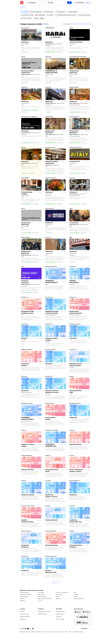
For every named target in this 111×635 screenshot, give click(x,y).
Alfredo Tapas (24, 376)
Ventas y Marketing (36, 11)
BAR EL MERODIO (25, 177)
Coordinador (41, 592)
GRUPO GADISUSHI (49, 27)
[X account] (30, 628)
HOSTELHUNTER (48, 116)
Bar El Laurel (48, 237)
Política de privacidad (50, 631)
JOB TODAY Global (42, 614)
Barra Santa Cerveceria (50, 147)
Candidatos (23, 619)
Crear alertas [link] (46, 23)
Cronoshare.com (49, 297)
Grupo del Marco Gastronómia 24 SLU (77, 56)
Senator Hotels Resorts (74, 480)
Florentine (71, 455)
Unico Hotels (48, 480)
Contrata (22, 611)
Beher (22, 266)
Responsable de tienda (25, 594)
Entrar (88, 2)
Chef (75, 592)
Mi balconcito (72, 177)
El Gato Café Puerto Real (50, 177)
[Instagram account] (23, 628)
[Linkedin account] (32, 628)
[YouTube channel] (28, 628)
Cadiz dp (23, 56)
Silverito (23, 208)
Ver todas (40, 600)
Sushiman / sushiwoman (62, 592)
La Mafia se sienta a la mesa (75, 147)
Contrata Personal (79, 2)
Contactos (58, 616)
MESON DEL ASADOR (74, 87)
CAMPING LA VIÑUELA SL (26, 349)
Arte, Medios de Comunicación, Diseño (66, 15)
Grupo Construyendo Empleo (51, 430)
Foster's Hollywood (49, 208)
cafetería (71, 27)
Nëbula (71, 208)
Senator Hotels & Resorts (26, 455)
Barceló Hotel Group (49, 403)
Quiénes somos (60, 614)
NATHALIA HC (24, 87)
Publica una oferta (24, 614)
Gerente (58, 596)
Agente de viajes (24, 596)
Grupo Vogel (48, 87)
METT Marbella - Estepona (75, 324)
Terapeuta (22, 598)
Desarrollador (41, 594)
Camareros (25, 11)
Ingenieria (58, 598)
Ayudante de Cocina (85, 15)
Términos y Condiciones (62, 631)
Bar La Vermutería (25, 27)
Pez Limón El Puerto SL (74, 116)
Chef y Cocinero (49, 11)
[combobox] (38, 3)
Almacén (51, 15)
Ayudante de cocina (78, 598)
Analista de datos (42, 596)
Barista (37, 18)
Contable (76, 594)
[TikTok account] (20, 628)
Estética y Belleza (73, 11)
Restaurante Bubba (25, 237)
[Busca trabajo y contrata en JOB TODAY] (21, 2)
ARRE (70, 237)
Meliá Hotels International (51, 266)
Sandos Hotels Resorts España (27, 505)
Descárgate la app (60, 611)
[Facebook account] (25, 628)
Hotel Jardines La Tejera (50, 349)
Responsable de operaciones (45, 598)
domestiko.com (72, 266)
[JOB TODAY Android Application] (86, 612)
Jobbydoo (71, 376)
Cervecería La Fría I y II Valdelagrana (29, 116)
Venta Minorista (61, 11)
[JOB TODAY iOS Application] (78, 612)
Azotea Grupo (48, 56)
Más (42, 18)
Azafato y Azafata (27, 18)
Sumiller (76, 596)
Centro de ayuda (60, 619)
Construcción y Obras (28, 15)
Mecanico (22, 600)
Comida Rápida (41, 15)
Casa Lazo (23, 147)
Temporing (23, 430)
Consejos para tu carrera (44, 611)
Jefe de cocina (59, 594)
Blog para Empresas (25, 616)
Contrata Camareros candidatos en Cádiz (81, 23)
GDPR (70, 631)
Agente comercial (24, 592)
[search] (69, 2)
